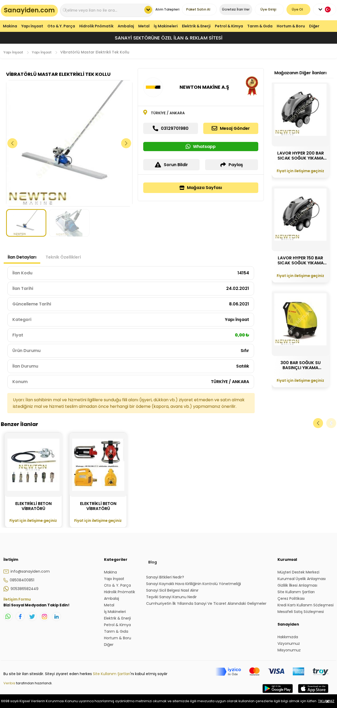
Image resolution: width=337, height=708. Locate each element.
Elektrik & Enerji (196, 26)
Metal (144, 26)
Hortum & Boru (291, 26)
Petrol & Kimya (229, 26)
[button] (126, 143)
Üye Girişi (268, 9)
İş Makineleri (166, 26)
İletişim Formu (17, 599)
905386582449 (24, 588)
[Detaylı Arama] (148, 10)
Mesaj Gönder (235, 128)
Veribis (9, 683)
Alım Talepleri (167, 9)
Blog (152, 562)
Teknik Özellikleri (63, 257)
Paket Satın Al (198, 9)
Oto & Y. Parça (61, 26)
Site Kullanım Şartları (111, 673)
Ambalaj (126, 26)
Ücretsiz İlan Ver (236, 9)
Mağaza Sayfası (204, 188)
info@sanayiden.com (30, 571)
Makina (10, 26)
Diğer (314, 26)
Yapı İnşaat (32, 26)
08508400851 (22, 580)
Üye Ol (297, 9)
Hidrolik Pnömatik (96, 26)
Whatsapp (204, 146)
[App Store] (313, 693)
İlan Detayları (22, 257)
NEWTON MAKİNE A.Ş (204, 87)
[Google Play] (277, 693)
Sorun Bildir (176, 165)
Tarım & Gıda (259, 26)
